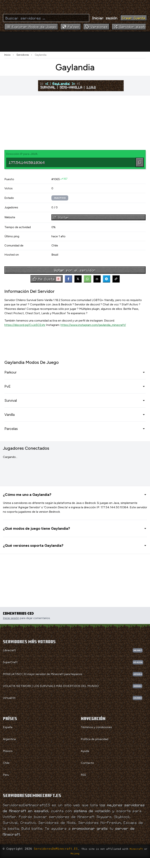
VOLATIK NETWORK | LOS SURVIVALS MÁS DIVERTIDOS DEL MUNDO (51, 686)
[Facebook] (68, 279)
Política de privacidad (94, 739)
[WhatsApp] (87, 279)
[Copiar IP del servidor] (140, 162)
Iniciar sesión (104, 18)
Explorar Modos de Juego (34, 27)
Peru (6, 775)
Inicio (7, 54)
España (7, 727)
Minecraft (136, 849)
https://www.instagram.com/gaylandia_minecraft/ (93, 325)
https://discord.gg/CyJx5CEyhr (24, 325)
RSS (83, 775)
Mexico (8, 751)
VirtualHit (9, 698)
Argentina (9, 739)
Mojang (75, 853)
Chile (6, 763)
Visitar (63, 217)
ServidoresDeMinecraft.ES (56, 848)
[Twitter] (78, 279)
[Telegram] (106, 279)
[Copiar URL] (116, 279)
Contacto (87, 763)
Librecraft (9, 650)
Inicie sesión (11, 618)
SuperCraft (10, 662)
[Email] (97, 279)
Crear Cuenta (133, 18)
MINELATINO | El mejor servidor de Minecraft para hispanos (42, 674)
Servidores (22, 54)
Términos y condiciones (96, 727)
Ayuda (85, 751)
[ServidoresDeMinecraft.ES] (75, 5)
